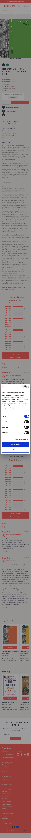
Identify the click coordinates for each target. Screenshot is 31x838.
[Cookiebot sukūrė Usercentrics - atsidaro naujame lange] (22, 386)
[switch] (26, 421)
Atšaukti (15, 450)
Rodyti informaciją (20, 439)
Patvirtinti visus (15, 444)
